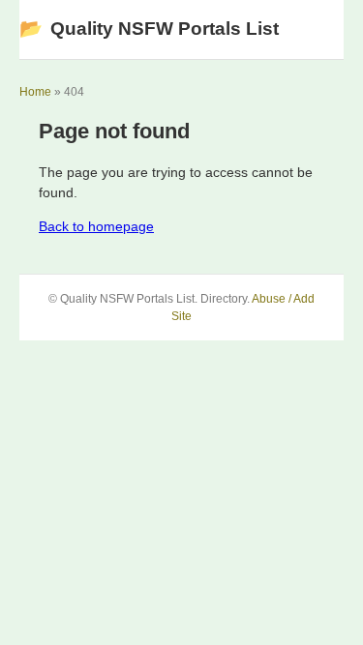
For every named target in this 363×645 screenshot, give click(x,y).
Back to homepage (96, 226)
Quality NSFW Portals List (149, 28)
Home (35, 92)
